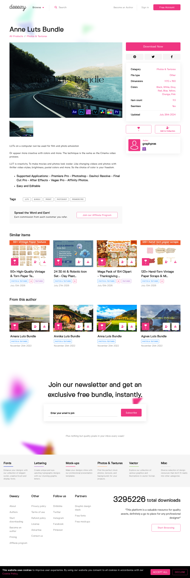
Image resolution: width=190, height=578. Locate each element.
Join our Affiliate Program (97, 215)
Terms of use (38, 512)
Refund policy (38, 518)
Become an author (15, 529)
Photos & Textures (37, 36)
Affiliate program (18, 543)
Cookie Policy (9, 574)
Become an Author (123, 8)
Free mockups (82, 522)
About (13, 506)
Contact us (37, 536)
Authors (14, 512)
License (35, 524)
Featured (39, 281)
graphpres (149, 143)
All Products (17, 36)
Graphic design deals (83, 508)
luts (27, 199)
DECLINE (180, 572)
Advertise (36, 530)
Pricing (13, 537)
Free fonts (80, 516)
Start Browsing (166, 528)
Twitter (57, 512)
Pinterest (58, 530)
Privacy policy (38, 506)
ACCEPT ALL (160, 572)
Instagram (58, 518)
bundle (37, 199)
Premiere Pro (78, 199)
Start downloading (16, 520)
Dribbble (57, 506)
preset (49, 199)
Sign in (145, 8)
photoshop (62, 199)
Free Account (166, 7)
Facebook (58, 524)
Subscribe (131, 412)
